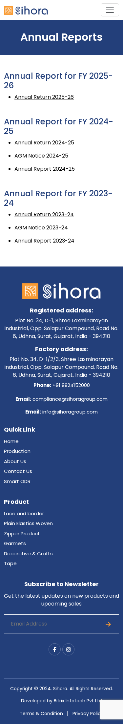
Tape (10, 563)
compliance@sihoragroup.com (69, 398)
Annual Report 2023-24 (44, 241)
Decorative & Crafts (28, 553)
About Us (15, 461)
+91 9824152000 (71, 385)
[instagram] (68, 649)
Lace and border (24, 513)
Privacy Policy (87, 713)
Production (17, 451)
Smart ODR (17, 481)
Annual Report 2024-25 (44, 169)
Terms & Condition (41, 713)
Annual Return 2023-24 (44, 214)
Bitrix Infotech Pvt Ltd (78, 700)
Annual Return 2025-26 (44, 97)
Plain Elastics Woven (28, 523)
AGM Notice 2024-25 (41, 156)
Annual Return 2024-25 (44, 142)
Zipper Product (22, 533)
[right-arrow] (108, 624)
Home (11, 441)
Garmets (15, 543)
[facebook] (55, 649)
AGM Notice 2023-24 (41, 227)
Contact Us (18, 471)
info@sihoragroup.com (69, 411)
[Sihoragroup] (26, 9)
